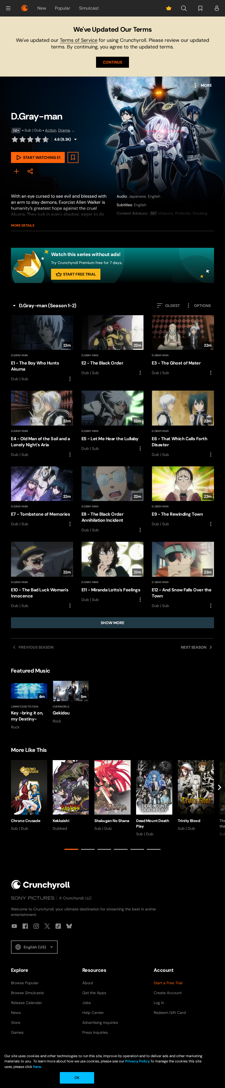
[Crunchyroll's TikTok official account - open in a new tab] (58, 926)
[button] (8, 8)
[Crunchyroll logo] (24, 8)
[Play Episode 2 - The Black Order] (112, 345)
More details (22, 225)
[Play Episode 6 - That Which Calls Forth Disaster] (183, 424)
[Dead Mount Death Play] (154, 798)
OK (76, 1077)
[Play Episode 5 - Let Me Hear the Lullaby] (112, 421)
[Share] (30, 171)
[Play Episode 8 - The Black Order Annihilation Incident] (112, 500)
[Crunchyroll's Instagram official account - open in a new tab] (36, 926)
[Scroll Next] (219, 806)
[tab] (71, 849)
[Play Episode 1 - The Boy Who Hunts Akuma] (42, 348)
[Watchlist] (200, 8)
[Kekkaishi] (71, 795)
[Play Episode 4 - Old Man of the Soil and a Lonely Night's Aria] (42, 424)
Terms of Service (78, 40)
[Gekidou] (71, 702)
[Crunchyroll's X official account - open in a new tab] (47, 926)
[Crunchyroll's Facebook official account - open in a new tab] (25, 926)
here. (37, 1066)
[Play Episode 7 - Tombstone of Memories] (42, 496)
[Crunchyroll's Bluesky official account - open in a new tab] (69, 926)
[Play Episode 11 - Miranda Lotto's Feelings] (112, 572)
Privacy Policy (137, 1061)
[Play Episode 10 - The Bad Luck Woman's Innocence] (42, 575)
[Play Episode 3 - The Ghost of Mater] (183, 345)
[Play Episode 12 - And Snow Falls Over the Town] (183, 575)
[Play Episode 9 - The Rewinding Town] (183, 496)
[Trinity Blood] (196, 795)
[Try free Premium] (169, 8)
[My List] (16, 171)
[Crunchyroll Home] (40, 885)
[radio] (15, 139)
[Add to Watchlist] (73, 157)
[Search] (184, 8)
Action (50, 130)
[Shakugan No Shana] (112, 795)
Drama (64, 130)
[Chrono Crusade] (29, 795)
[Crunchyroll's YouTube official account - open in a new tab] (14, 926)
